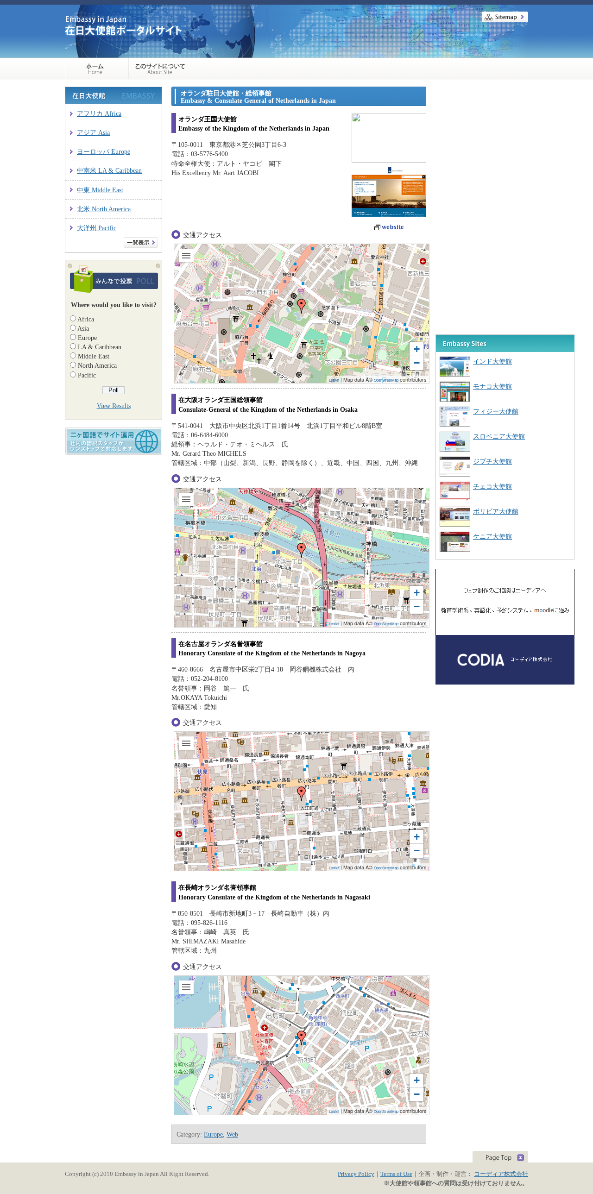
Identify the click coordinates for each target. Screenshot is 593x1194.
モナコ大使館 (492, 386)
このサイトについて (160, 69)
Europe (87, 337)
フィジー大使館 (495, 411)
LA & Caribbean (99, 347)
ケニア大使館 (492, 536)
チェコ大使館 (492, 486)
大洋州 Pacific (96, 228)
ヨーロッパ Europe (103, 151)
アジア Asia (93, 132)
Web (232, 1134)
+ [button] (417, 349)
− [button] (417, 363)
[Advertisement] (504, 144)
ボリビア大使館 (495, 511)
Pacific (87, 375)
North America (97, 365)
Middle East (93, 356)
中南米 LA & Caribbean (109, 170)
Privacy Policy (356, 1173)
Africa (85, 319)
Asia (83, 328)
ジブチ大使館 (492, 461)
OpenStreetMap (386, 380)
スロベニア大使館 (499, 436)
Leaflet (334, 380)
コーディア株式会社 (501, 1173)
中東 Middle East (100, 190)
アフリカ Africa (99, 113)
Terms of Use (396, 1173)
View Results (114, 405)
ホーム (97, 69)
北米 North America (104, 209)
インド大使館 (492, 361)
